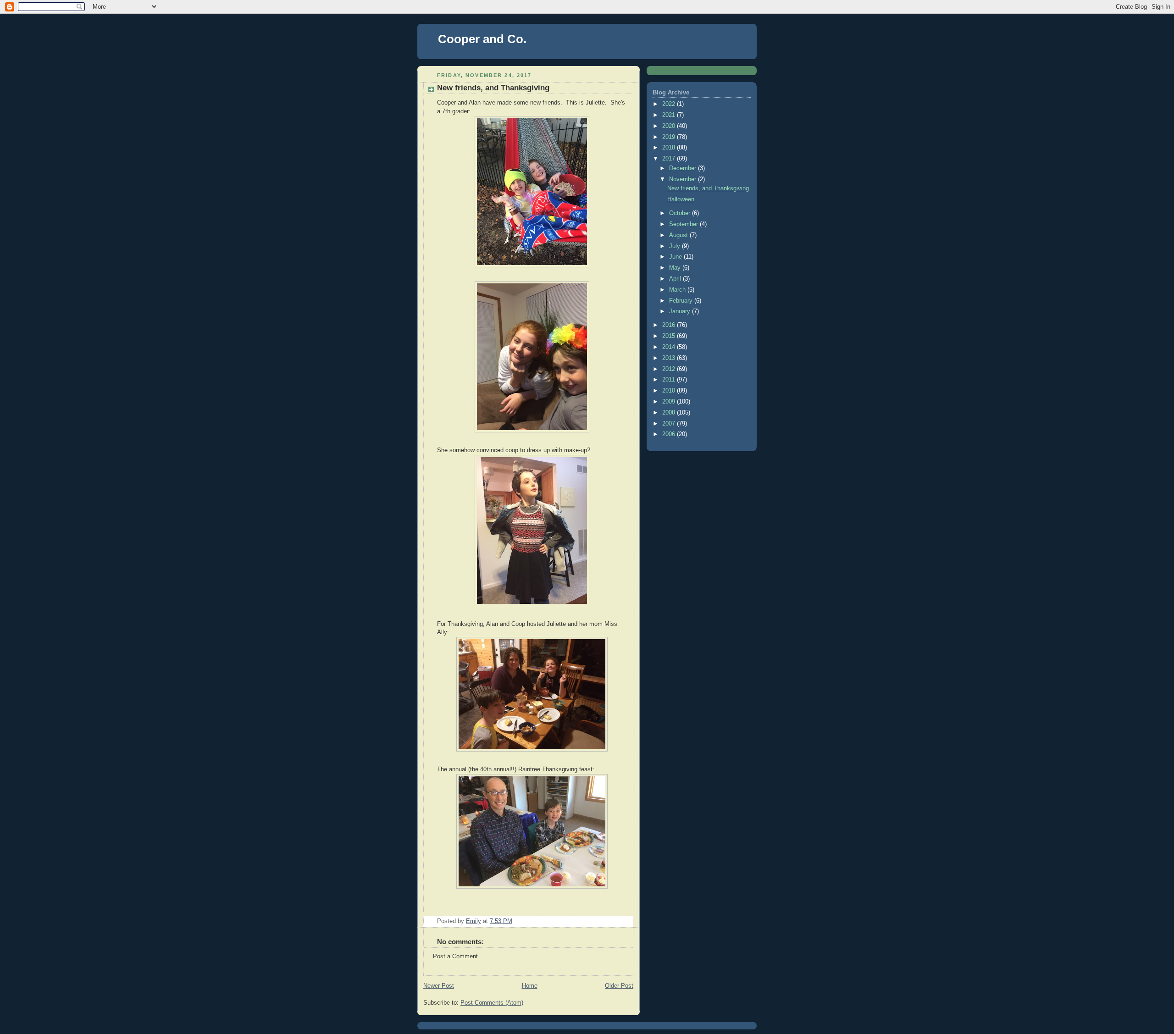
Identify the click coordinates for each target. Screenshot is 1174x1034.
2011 (669, 379)
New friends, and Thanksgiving (708, 188)
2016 (669, 325)
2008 (669, 412)
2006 (669, 434)
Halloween (680, 199)
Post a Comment (455, 956)
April (676, 279)
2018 (669, 147)
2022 (669, 104)
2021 (669, 115)
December (683, 168)
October (680, 213)
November (683, 179)
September (684, 224)
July (675, 246)
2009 (669, 401)
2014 (669, 347)
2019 (669, 137)
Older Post (619, 986)
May (675, 268)
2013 (669, 358)
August (679, 235)
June (676, 257)
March (678, 290)
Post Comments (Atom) (491, 1003)
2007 (669, 423)
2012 (669, 369)
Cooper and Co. (482, 39)
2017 (669, 158)
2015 (669, 336)
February (681, 301)
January (680, 311)
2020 (669, 126)
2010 (669, 390)
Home (529, 986)
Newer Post (438, 986)
